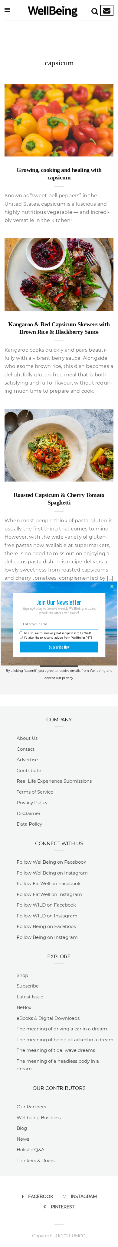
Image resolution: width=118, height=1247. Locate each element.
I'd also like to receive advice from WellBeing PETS (58, 638)
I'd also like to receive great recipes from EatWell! (57, 633)
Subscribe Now (59, 646)
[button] (59, 602)
